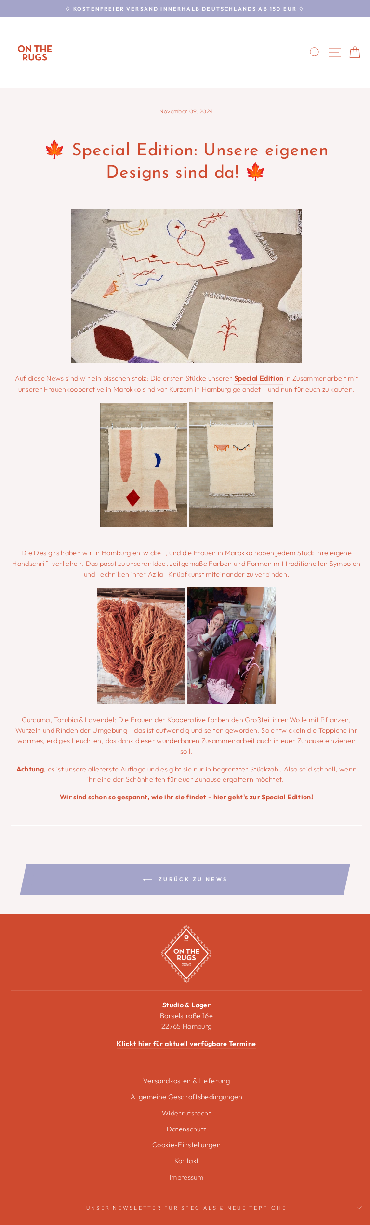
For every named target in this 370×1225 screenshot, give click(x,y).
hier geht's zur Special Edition (262, 797)
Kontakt (186, 1160)
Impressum (186, 1177)
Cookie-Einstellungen (186, 1145)
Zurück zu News (192, 878)
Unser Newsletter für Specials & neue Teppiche (186, 1207)
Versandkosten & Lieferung (186, 1080)
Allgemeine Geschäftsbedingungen (186, 1096)
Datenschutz (187, 1129)
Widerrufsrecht (186, 1113)
